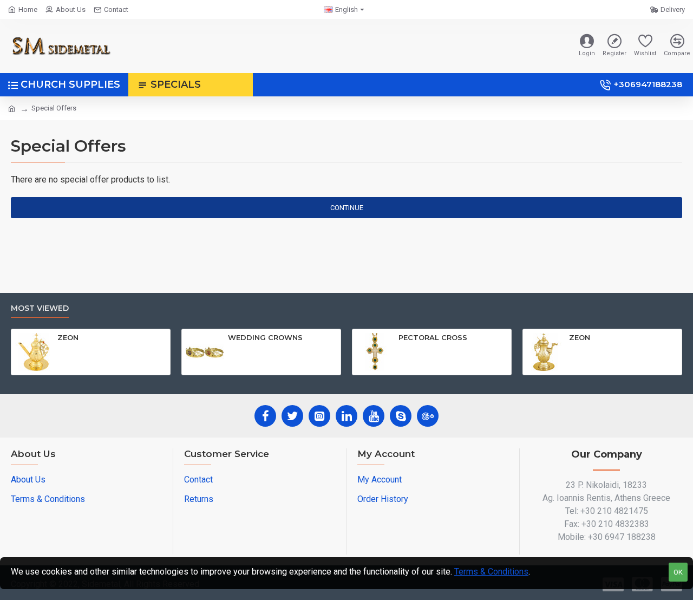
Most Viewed (40, 308)
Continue (346, 208)
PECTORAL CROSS (432, 337)
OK (678, 572)
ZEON (68, 337)
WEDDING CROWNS (265, 337)
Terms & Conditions (491, 571)
